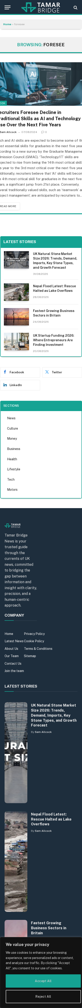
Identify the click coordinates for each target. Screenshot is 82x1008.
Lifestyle (13, 469)
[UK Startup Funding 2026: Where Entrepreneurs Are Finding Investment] (16, 341)
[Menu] (7, 7)
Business (13, 449)
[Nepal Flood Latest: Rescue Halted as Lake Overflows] (16, 292)
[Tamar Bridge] (40, 7)
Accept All (43, 981)
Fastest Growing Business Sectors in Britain (48, 928)
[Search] (75, 7)
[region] (41, 972)
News (11, 418)
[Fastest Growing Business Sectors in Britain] (16, 316)
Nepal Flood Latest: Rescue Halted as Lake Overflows (51, 819)
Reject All (43, 996)
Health (12, 459)
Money (12, 438)
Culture (12, 428)
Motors (12, 489)
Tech (11, 479)
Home (7, 24)
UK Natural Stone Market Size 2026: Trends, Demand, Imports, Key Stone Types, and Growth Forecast (54, 715)
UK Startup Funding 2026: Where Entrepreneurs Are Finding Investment (53, 340)
